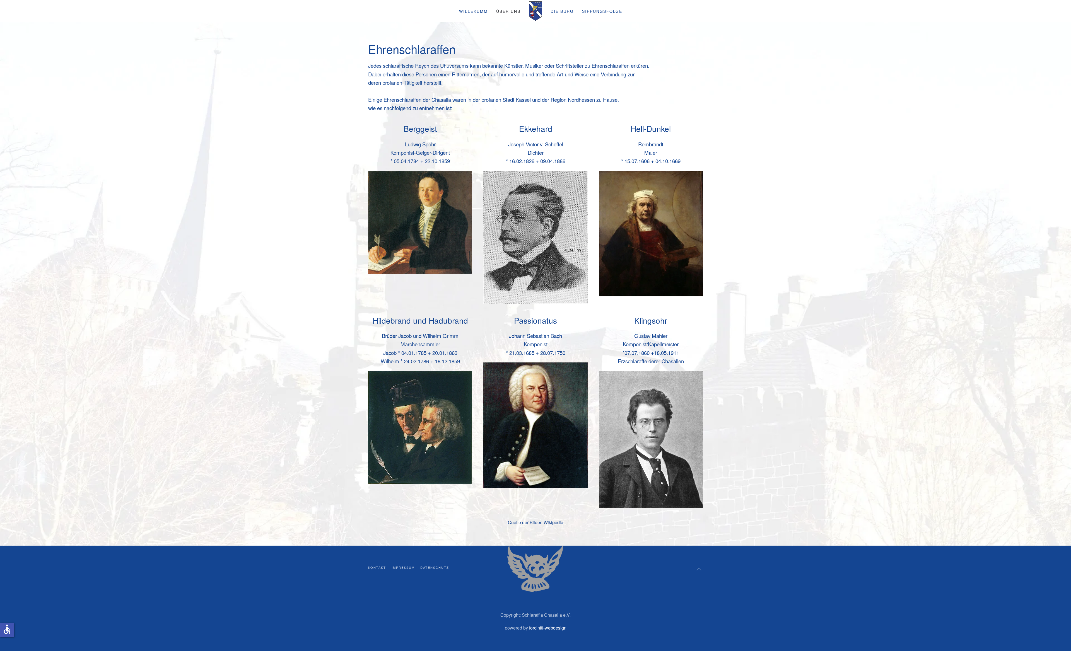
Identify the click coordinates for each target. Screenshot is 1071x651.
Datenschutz (434, 567)
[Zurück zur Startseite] (535, 11)
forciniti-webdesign (547, 628)
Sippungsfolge (602, 11)
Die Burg (562, 11)
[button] (699, 569)
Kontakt (377, 567)
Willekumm (473, 11)
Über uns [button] (508, 11)
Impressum (403, 567)
